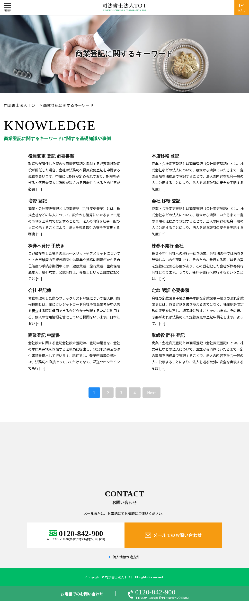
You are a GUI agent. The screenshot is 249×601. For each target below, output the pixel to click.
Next (151, 392)
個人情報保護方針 (126, 557)
